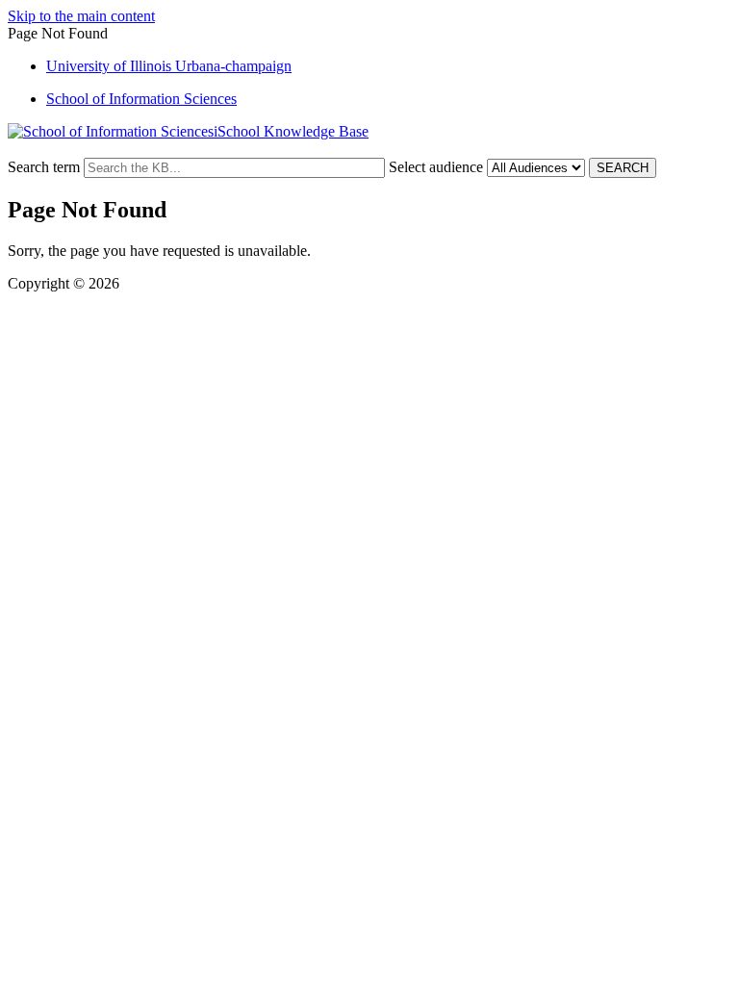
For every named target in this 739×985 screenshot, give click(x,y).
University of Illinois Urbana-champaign (169, 66)
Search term (44, 167)
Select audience (436, 167)
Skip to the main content (81, 16)
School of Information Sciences (141, 98)
